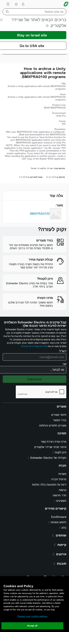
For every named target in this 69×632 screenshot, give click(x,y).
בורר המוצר (59, 420)
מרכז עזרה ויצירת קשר (53, 441)
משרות (62, 474)
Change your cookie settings (32, 616)
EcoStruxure (58, 516)
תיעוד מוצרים (58, 414)
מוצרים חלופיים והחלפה (52, 425)
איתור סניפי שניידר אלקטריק (50, 447)
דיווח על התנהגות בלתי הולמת (49, 484)
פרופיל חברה (58, 479)
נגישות (62, 490)
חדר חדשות (59, 495)
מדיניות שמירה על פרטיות (34, 346)
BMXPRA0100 (40, 213)
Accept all (32, 625)
